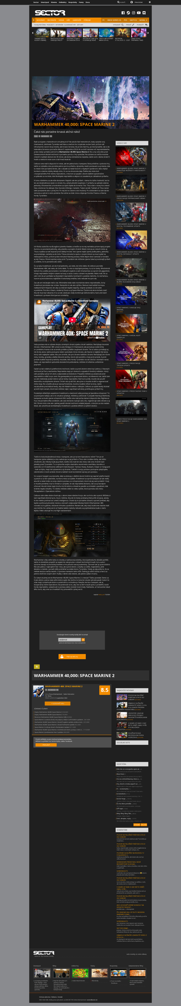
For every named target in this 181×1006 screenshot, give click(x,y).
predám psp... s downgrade (125, 909)
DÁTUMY (80, 25)
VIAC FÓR (144, 825)
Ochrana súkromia (44, 997)
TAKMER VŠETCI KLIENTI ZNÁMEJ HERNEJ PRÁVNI (40, 40)
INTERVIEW (59, 25)
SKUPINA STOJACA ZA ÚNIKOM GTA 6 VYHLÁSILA (73, 40)
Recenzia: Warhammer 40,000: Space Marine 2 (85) (50, 717)
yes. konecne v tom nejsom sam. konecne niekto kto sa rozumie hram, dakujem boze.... (131, 924)
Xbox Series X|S (45, 136)
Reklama (54, 997)
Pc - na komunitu (122, 789)
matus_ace (101, 594)
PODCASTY (50, 25)
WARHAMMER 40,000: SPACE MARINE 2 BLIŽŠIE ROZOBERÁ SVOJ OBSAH (131, 281)
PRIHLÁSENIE (139, 2)
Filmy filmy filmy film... (124, 813)
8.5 (105, 689)
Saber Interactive (68, 694)
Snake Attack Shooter (78, 981)
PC (103, 20)
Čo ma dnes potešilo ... (125, 804)
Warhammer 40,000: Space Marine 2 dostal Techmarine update (54, 725)
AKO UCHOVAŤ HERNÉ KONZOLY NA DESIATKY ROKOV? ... (130, 906)
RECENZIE (51, 20)
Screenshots (121, 794)
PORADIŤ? (140, 25)
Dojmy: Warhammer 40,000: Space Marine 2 (48, 712)
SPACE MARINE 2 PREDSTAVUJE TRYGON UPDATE (128, 364)
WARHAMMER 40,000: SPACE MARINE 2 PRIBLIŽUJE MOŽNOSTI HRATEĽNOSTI (131, 169)
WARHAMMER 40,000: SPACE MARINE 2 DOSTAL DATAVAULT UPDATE (131, 253)
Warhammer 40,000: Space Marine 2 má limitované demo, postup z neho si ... (59, 730)
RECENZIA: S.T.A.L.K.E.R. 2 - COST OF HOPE (122, 40)
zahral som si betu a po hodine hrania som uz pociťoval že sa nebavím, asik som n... (131, 892)
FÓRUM (87, 20)
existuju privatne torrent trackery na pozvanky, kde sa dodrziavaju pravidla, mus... (132, 901)
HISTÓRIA (42, 25)
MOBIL (142, 20)
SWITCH (133, 20)
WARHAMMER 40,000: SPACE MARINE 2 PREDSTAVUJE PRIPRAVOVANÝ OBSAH (131, 197)
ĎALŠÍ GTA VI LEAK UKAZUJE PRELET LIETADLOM (57, 40)
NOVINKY (41, 20)
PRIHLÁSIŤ (46, 745)
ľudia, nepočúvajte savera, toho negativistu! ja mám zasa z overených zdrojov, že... (131, 849)
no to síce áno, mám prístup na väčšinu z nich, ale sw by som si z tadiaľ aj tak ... (131, 883)
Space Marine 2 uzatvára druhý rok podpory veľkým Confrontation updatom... (59, 720)
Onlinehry (62, 2)
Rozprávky (73, 2)
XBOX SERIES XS (114, 20)
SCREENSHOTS (122, 871)
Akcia (49, 696)
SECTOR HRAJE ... (123, 928)
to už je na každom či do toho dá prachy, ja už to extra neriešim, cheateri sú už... (132, 917)
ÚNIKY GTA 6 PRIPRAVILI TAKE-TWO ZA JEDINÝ (137, 40)
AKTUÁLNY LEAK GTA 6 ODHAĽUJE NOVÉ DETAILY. (90, 40)
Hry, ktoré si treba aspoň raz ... (128, 784)
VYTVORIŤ (137, 825)
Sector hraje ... (122, 799)
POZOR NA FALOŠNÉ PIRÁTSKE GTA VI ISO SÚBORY (136, 697)
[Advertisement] (90, 57)
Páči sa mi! (72, 656)
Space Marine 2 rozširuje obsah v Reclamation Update (52, 727)
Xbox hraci (120, 774)
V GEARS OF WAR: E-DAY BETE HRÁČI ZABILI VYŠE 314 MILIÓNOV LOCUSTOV (132, 726)
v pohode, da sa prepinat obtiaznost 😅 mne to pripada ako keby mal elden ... (132, 874)
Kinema (54, 2)
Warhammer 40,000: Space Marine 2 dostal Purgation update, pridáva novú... (59, 722)
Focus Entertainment (55, 694)
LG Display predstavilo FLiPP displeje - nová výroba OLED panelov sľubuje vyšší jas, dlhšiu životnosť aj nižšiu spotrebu (41, 985)
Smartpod (45, 2)
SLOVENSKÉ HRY (70, 25)
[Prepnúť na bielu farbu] (150, 2)
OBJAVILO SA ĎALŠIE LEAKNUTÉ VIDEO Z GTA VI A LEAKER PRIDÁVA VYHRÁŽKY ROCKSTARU (131, 706)
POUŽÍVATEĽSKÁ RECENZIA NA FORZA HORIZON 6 (136, 735)
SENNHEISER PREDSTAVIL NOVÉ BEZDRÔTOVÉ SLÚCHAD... (129, 863)
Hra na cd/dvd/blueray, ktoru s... (128, 779)
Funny (81, 2)
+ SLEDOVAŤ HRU (57, 703)
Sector (36, 2)
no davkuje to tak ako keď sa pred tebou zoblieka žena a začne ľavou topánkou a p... (131, 940)
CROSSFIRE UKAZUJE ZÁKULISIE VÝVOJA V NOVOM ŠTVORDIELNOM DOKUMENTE (132, 716)
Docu (88, 2)
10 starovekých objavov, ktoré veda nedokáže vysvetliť (137, 982)
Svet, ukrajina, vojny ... (124, 818)
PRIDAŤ (128, 25)
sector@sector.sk (92, 1000)
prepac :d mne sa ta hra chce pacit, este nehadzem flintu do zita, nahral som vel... (130, 931)
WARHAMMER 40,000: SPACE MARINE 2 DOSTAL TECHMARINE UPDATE (131, 225)
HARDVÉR (77, 20)
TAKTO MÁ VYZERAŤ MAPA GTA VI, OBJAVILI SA (106, 40)
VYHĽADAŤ (116, 25)
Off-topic (120, 808)
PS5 (125, 20)
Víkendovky (95, 981)
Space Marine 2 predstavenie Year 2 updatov (49, 732)
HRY (68, 20)
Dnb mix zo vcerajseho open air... (128, 769)
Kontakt (60, 997)
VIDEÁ (61, 20)
